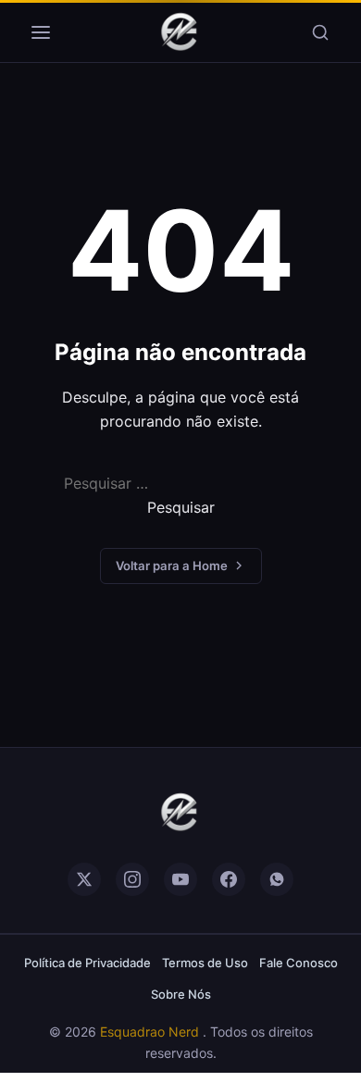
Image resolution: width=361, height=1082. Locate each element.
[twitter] (84, 879)
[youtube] (180, 879)
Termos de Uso (205, 962)
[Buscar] (320, 32)
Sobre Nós (181, 994)
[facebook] (228, 879)
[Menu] (40, 32)
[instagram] (132, 879)
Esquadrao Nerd (151, 1031)
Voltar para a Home (172, 565)
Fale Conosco (298, 962)
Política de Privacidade (87, 962)
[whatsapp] (276, 879)
